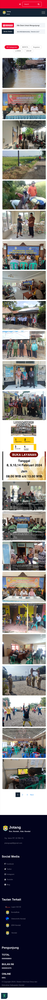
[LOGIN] (20, 4)
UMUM (28, 51)
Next (32, 795)
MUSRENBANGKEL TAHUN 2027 (28, 31)
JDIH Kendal (15, 925)
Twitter (9, 869)
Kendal (13, 933)
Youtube (10, 879)
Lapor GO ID (16, 907)
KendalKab (14, 912)
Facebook (10, 864)
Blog (8, 885)
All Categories (12, 47)
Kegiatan (36, 47)
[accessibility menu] (4, 996)
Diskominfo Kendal (18, 919)
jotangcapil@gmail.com (13, 843)
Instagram (10, 874)
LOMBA (18, 51)
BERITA (25, 47)
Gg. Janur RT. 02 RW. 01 (14, 838)
